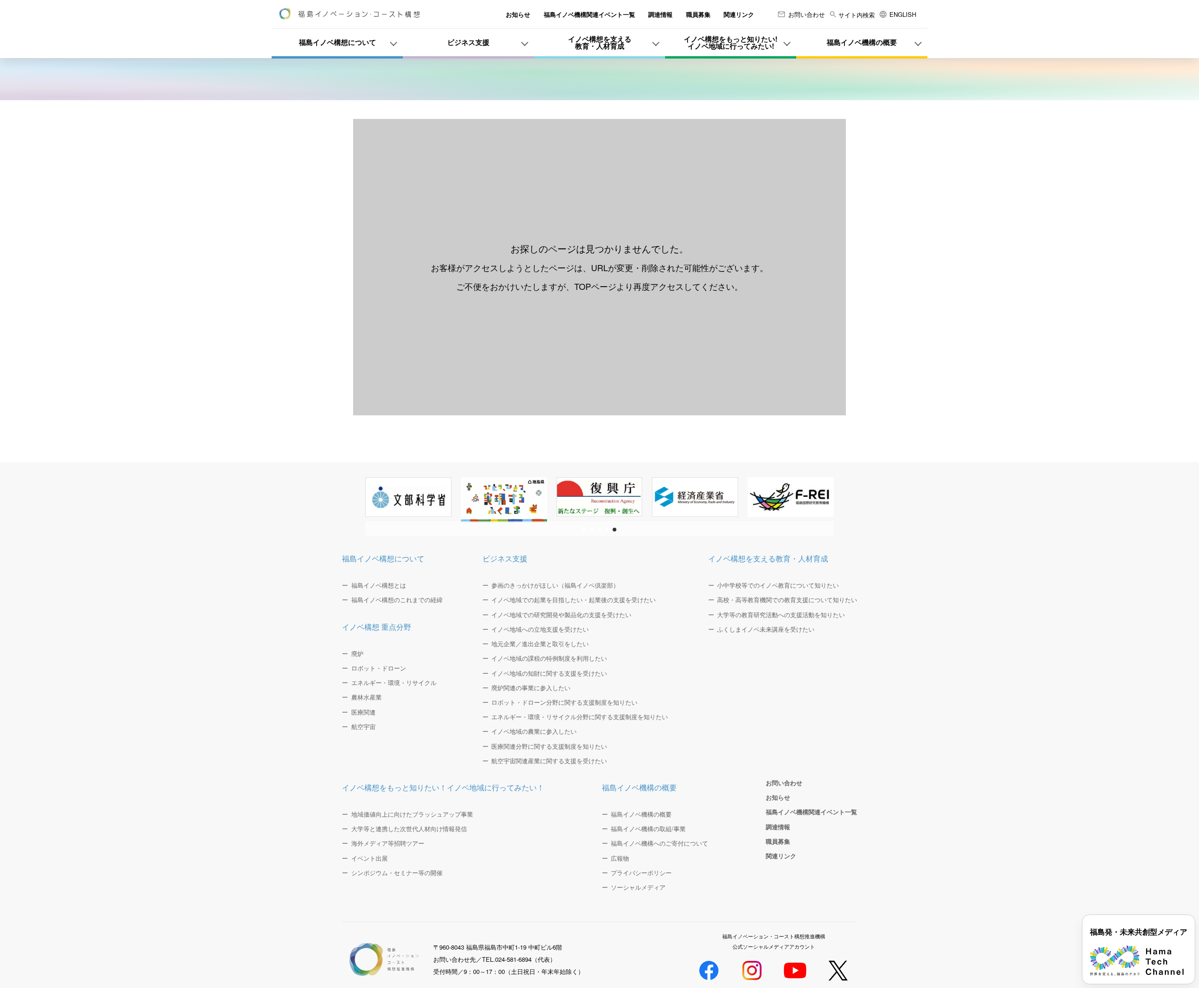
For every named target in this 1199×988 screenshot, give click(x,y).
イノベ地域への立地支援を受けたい (540, 629)
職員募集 (698, 14)
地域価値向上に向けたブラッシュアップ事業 (412, 814)
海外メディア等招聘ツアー (387, 843)
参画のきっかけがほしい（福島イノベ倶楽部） (555, 585)
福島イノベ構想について (383, 558)
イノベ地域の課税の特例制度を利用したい (549, 658)
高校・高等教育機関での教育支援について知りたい (787, 600)
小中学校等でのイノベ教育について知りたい (778, 585)
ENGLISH (902, 14)
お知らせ (518, 14)
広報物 (620, 858)
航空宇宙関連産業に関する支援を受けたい (549, 761)
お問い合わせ (806, 14)
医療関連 (363, 712)
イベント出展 (369, 858)
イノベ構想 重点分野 (376, 626)
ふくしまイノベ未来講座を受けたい (765, 629)
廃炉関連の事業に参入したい (530, 688)
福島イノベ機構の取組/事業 (648, 829)
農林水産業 (366, 697)
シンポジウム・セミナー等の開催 (397, 873)
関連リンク (739, 14)
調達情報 (660, 14)
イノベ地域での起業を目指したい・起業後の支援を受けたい (573, 600)
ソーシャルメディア (638, 887)
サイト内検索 (855, 14)
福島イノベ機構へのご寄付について (659, 843)
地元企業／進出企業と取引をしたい (540, 644)
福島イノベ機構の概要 (639, 787)
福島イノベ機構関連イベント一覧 (589, 14)
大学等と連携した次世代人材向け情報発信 (409, 829)
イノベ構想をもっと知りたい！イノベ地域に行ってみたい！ (443, 787)
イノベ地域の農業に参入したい (534, 731)
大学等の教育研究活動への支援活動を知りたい (781, 615)
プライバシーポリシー (641, 873)
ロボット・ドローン (378, 668)
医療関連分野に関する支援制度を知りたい (549, 746)
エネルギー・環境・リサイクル (394, 682)
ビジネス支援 (504, 558)
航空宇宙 (363, 727)
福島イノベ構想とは (378, 585)
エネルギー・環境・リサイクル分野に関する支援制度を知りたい (579, 717)
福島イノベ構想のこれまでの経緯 (397, 600)
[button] (584, 529)
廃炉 (357, 653)
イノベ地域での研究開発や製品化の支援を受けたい (561, 615)
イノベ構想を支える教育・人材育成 (768, 558)
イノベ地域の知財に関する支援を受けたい (549, 673)
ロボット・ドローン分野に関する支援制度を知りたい (564, 702)
